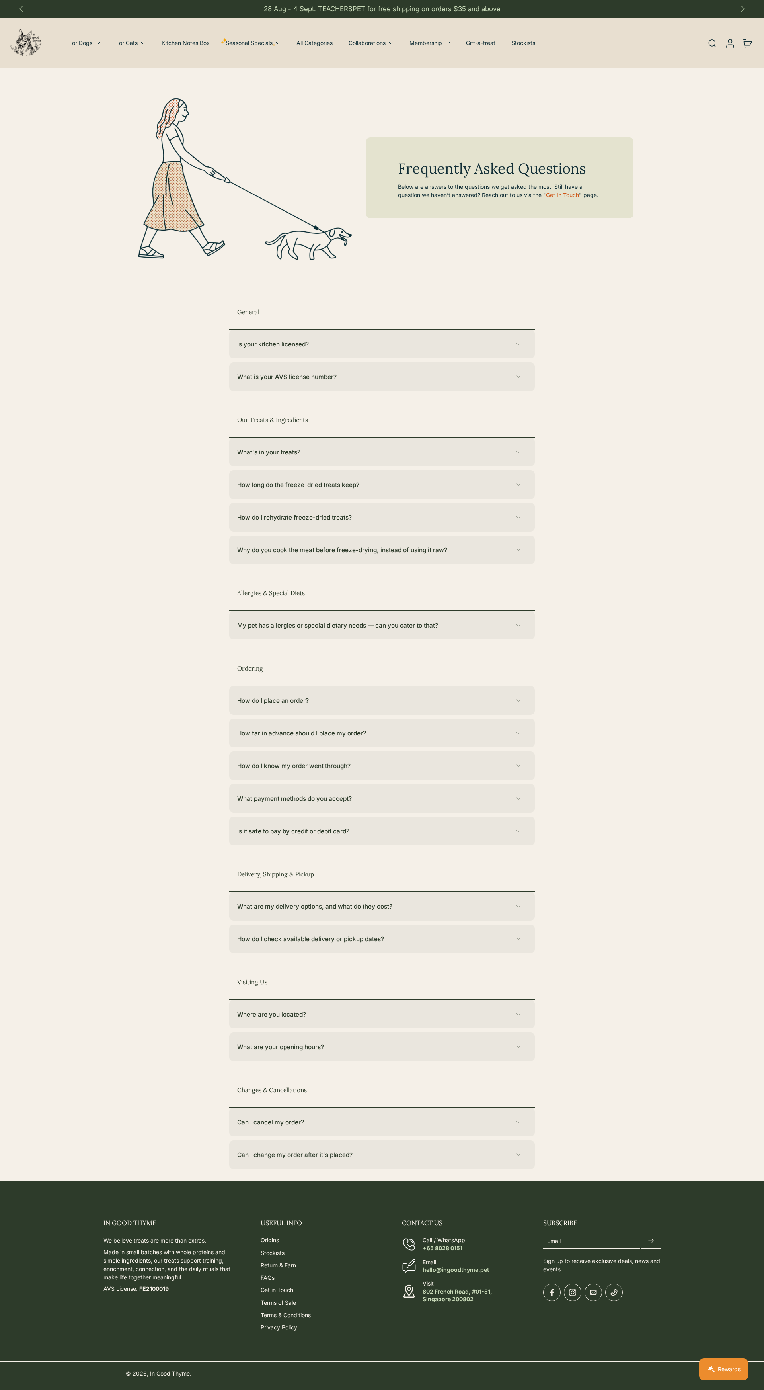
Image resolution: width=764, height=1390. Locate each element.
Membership (425, 42)
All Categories (314, 42)
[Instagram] (572, 1292)
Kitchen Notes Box (186, 42)
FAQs (268, 1277)
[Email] (593, 1292)
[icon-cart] (747, 43)
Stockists (523, 42)
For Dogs (80, 42)
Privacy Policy (279, 1327)
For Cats (127, 42)
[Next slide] (742, 9)
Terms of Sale (278, 1302)
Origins (270, 1240)
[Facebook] (552, 1292)
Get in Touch (277, 1289)
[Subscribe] (651, 1241)
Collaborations (367, 42)
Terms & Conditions (286, 1314)
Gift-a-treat (480, 42)
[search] (712, 43)
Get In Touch (562, 195)
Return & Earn (278, 1264)
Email (554, 1241)
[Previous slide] (21, 9)
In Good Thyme (170, 1373)
